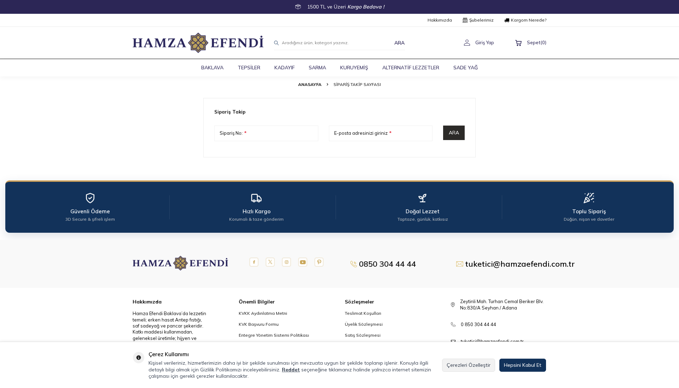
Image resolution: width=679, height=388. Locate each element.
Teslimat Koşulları (363, 313)
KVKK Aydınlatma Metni (263, 313)
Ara (454, 132)
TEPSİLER (249, 67)
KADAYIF (284, 67)
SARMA (317, 67)
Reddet (291, 369)
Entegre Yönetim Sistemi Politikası (274, 335)
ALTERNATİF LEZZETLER (410, 67)
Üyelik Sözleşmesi (364, 324)
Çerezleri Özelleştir (469, 365)
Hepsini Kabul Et (522, 365)
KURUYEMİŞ (354, 67)
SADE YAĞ (465, 67)
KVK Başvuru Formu (259, 324)
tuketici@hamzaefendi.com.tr (492, 341)
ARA (399, 42)
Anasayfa (309, 84)
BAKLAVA (212, 67)
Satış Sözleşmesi (363, 335)
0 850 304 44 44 (478, 324)
